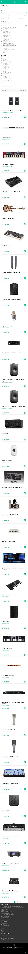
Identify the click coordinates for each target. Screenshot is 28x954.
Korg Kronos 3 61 (6, 595)
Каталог (7, 5)
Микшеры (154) (6, 36)
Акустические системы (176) (9, 27)
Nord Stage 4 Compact (8, 164)
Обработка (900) (6, 40)
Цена (3, 90)
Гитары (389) (5, 31)
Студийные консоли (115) (8, 44)
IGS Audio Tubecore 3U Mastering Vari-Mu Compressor (13, 353)
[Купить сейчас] (25, 117)
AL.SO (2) (4, 76)
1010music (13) (6, 56)
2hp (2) (4, 58)
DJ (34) (4, 52)
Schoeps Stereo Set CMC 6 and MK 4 (11, 272)
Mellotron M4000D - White (8, 541)
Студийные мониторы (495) (9, 47)
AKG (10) (4, 75)
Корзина (3, 939)
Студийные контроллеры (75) (9, 45)
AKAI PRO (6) (5, 73)
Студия (3, 924)
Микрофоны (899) (6, 35)
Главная (2, 5)
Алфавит (20, 90)
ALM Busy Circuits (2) (7, 80)
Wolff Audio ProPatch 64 (8, 675)
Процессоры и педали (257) (9, 41)
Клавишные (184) (6, 32)
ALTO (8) (4, 81)
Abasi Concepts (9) (7, 62)
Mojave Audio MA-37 (7, 326)
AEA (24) (4, 68)
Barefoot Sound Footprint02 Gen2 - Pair (12, 111)
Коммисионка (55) (7, 34)
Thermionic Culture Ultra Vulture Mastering (13, 487)
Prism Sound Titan (6, 137)
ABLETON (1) (5, 63)
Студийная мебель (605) (8, 43)
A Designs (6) (5, 60)
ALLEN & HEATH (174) (7, 79)
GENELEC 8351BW (7, 460)
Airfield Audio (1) (7, 72)
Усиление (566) (6, 48)
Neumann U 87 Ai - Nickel (8, 729)
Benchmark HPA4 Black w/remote (10, 864)
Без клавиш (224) (6, 30)
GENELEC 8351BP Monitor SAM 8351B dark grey (13, 380)
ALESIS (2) (5, 77)
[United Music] (14, 2)
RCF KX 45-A (5, 621)
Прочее (3, 931)
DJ (2, 930)
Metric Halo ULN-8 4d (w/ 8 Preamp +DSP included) (13, 703)
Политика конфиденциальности (8, 938)
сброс (26, 25)
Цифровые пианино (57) (8, 49)
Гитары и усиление (5, 926)
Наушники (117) (6, 39)
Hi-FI (3, 929)
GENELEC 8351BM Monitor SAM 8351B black (14, 406)
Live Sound (4, 928)
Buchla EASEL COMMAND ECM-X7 (11, 783)
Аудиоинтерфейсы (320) (8, 28)
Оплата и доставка (5, 937)
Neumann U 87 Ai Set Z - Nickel (10, 514)
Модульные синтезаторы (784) (10, 38)
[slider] (2, 12)
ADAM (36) (5, 66)
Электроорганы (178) (7, 51)
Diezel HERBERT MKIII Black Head (11, 837)
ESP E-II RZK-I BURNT (8, 218)
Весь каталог (4, 923)
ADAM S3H (5, 433)
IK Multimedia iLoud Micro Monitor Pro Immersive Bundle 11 (12, 891)
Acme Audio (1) (6, 64)
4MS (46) (4, 59)
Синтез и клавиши (5, 925)
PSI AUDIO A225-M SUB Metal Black (11, 299)
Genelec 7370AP (6, 810)
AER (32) (4, 69)
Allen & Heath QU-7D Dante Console (11, 191)
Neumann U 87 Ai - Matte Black (10, 756)
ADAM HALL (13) (6, 67)
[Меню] (1, 2)
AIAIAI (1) (4, 71)
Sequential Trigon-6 (7, 245)
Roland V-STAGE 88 (7, 648)
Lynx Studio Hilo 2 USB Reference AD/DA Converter (12, 568)
